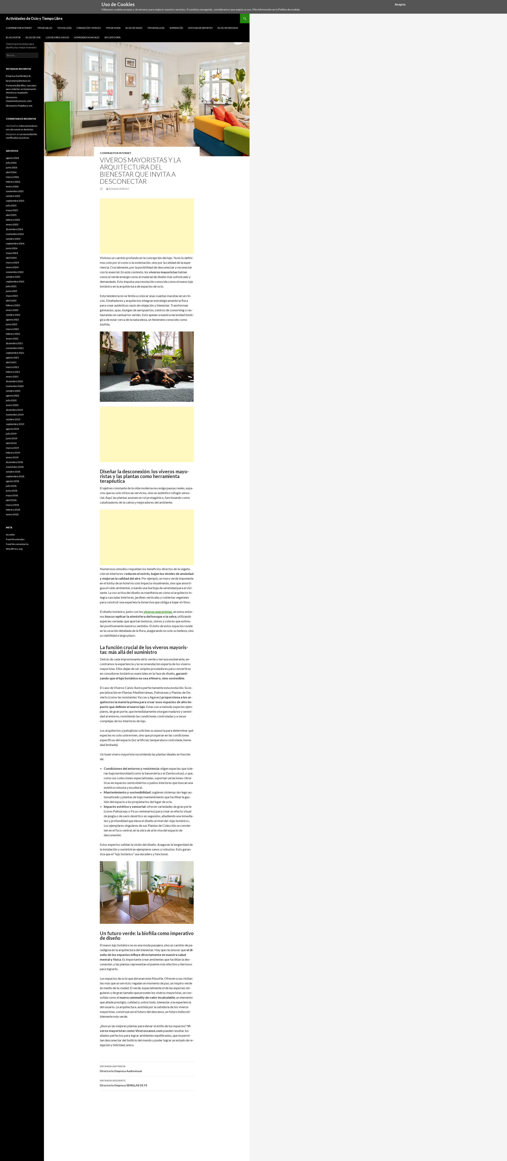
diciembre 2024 (14, 229)
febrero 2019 (13, 452)
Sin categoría (112, 37)
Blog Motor (13, 37)
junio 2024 (11, 248)
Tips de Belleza (155, 28)
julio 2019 (11, 433)
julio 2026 (11, 162)
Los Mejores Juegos (57, 37)
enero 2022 (12, 338)
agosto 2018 (12, 481)
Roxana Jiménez (119, 188)
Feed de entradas (15, 539)
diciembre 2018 (14, 462)
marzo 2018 (12, 504)
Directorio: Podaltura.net (19, 105)
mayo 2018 (12, 495)
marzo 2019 (12, 447)
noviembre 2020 (15, 386)
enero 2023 (12, 310)
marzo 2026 (12, 176)
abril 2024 (11, 257)
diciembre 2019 (14, 409)
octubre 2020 (13, 390)
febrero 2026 (13, 181)
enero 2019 (12, 457)
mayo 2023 (12, 295)
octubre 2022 (13, 314)
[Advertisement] (147, 226)
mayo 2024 (12, 252)
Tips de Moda (113, 28)
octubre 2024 (13, 238)
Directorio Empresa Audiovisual (121, 1069)
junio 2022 (11, 324)
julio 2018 (11, 485)
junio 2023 (11, 291)
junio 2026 (11, 167)
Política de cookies (289, 9)
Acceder (10, 534)
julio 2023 (11, 286)
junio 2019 (11, 438)
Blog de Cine (33, 37)
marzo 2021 (12, 367)
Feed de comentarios (17, 544)
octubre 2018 (13, 471)
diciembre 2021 (14, 343)
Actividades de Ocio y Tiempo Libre (34, 18)
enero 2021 (12, 376)
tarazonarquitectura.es (18, 80)
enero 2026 (12, 186)
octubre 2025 (13, 195)
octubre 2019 (13, 419)
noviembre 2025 (15, 191)
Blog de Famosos (228, 28)
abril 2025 (11, 214)
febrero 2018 (13, 509)
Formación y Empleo (89, 28)
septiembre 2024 (15, 243)
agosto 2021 (12, 357)
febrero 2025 (13, 219)
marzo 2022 (12, 329)
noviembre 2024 (15, 233)
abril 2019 (11, 443)
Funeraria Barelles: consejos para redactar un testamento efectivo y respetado (21, 89)
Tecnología (64, 28)
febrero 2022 (13, 333)
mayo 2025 (12, 210)
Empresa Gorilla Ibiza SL (18, 75)
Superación (176, 28)
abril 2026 (11, 172)
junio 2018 (11, 490)
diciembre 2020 (14, 381)
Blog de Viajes (134, 28)
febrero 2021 (13, 371)
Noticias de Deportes (200, 28)
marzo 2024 (12, 262)
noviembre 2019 (15, 414)
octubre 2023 (13, 276)
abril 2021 (11, 362)
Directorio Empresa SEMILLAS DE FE (123, 1083)
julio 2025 (11, 205)
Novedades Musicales (86, 37)
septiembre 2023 (15, 281)
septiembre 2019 (15, 424)
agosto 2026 (12, 157)
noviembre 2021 (15, 348)
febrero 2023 (13, 305)
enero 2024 (12, 267)
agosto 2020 (12, 395)
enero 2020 (12, 405)
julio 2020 (11, 400)
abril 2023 (11, 300)
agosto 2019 (12, 428)
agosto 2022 (12, 319)
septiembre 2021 (15, 352)
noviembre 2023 (15, 271)
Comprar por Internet (19, 28)
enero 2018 (12, 514)
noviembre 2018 (15, 466)
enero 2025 (12, 224)
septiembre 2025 (15, 200)
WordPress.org (14, 548)
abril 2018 (11, 500)
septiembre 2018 (15, 476)
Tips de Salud (44, 28)
